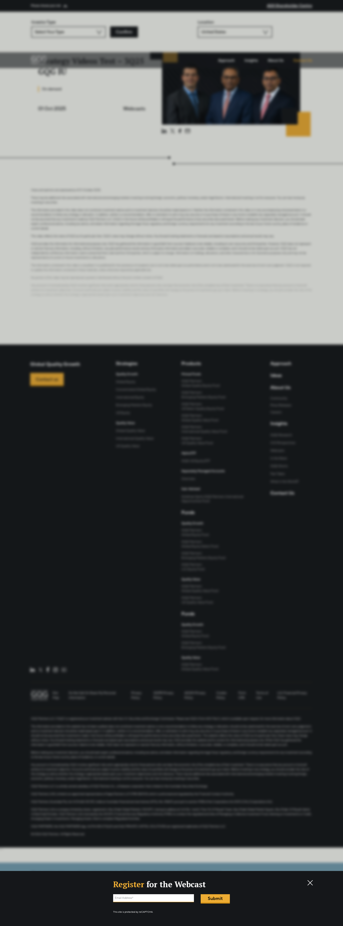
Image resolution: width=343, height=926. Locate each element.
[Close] (308, 882)
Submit (215, 898)
